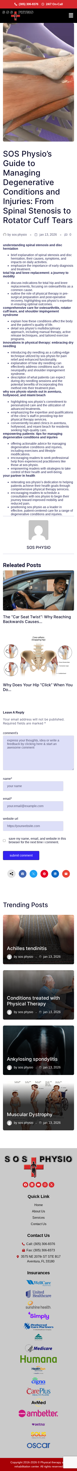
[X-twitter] (51, 1184)
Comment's (10, 733)
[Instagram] (45, 1184)
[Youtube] (38, 1184)
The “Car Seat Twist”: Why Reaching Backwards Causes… (37, 619)
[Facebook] (25, 1184)
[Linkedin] (32, 1184)
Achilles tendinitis (27, 948)
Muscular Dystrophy (30, 1114)
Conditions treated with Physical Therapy (33, 1001)
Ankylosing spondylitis (32, 1059)
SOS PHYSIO (19, 234)
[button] (71, 15)
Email (7, 798)
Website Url (10, 818)
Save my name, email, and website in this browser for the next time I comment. (37, 840)
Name (7, 778)
